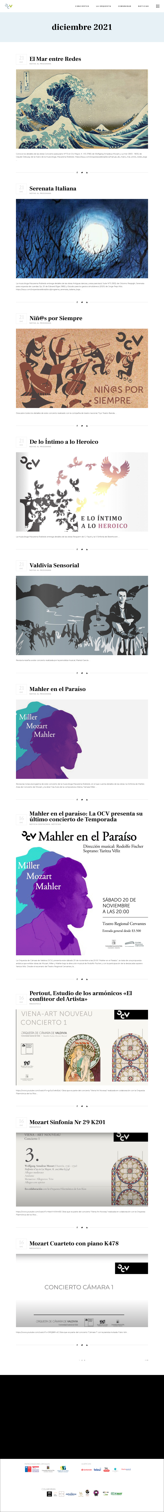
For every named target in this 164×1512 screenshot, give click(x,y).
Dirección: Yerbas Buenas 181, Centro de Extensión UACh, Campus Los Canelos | (64, 1412)
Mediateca (35, 1004)
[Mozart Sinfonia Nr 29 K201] (82, 1170)
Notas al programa (40, 64)
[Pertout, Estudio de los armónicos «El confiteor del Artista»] (82, 1047)
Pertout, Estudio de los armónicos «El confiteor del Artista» (81, 996)
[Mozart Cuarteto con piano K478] (82, 1290)
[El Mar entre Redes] (82, 109)
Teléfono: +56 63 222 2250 (65, 1425)
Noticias (56, 824)
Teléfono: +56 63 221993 (98, 1419)
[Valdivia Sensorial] (82, 615)
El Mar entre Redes (55, 59)
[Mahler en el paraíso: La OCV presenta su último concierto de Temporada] (82, 892)
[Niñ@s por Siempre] (82, 368)
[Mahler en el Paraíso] (82, 739)
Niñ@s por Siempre (56, 318)
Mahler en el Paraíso (58, 689)
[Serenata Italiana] (82, 238)
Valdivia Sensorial (54, 565)
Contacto (21, 1416)
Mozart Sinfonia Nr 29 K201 (67, 1122)
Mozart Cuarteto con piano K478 (74, 1243)
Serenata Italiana (53, 188)
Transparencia (24, 1413)
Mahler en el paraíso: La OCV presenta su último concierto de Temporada (86, 816)
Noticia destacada (40, 824)
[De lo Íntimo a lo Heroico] (82, 492)
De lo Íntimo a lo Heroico (64, 442)
